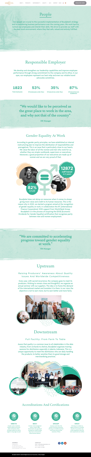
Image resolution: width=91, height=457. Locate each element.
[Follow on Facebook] (59, 443)
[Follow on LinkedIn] (62, 443)
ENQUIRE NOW (80, 2)
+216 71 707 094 (41, 445)
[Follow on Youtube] (65, 443)
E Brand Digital (41, 454)
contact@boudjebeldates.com (44, 444)
